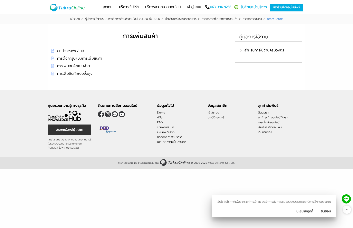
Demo (161, 112)
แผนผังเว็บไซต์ (165, 132)
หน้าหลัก (75, 19)
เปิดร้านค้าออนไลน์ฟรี (286, 7)
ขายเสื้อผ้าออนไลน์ (268, 122)
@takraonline (115, 114)
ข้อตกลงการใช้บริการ (169, 137)
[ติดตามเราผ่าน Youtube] (122, 114)
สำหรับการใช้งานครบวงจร (181, 19)
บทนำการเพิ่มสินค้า (71, 51)
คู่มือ (159, 117)
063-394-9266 (220, 7)
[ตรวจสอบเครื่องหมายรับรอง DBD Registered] (108, 130)
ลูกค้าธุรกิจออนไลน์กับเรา (273, 117)
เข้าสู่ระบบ (213, 112)
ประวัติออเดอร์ (216, 117)
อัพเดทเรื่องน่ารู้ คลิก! (69, 130)
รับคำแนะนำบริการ (253, 7)
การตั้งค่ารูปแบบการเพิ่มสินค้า (79, 58)
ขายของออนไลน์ (146, 163)
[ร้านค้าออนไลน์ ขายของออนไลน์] (175, 162)
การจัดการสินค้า (252, 19)
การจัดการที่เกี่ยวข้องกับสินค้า (220, 19)
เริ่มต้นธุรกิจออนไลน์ (270, 127)
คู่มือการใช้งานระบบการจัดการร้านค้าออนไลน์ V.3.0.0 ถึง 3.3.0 (122, 19)
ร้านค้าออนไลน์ (125, 163)
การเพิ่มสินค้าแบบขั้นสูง (75, 73)
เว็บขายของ (265, 132)
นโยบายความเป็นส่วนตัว (171, 142)
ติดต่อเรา (263, 112)
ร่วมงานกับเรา (165, 127)
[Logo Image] (68, 8)
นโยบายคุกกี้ (304, 211)
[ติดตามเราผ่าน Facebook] (101, 114)
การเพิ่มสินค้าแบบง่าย (73, 66)
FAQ (160, 122)
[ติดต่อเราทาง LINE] (346, 199)
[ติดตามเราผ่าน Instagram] (108, 114)
